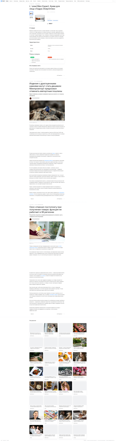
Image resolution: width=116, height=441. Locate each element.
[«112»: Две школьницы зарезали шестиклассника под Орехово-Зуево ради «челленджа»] (65, 330)
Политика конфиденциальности (110, 440)
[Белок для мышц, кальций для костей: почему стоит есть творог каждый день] (36, 388)
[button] (47, 111)
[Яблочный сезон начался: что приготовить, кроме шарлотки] (36, 330)
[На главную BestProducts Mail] (3, 1)
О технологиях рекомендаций (101, 440)
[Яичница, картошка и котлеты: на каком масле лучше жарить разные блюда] (65, 403)
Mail (1, 440)
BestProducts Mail (39, 81)
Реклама (8, 440)
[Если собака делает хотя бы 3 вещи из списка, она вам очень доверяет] (65, 417)
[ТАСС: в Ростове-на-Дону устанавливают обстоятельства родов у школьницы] (51, 403)
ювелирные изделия (48, 160)
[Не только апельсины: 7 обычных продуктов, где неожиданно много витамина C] (65, 359)
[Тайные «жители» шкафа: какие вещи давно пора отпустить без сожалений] (65, 432)
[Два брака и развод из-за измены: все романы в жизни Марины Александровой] (36, 432)
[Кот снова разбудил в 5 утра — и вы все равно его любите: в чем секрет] (51, 373)
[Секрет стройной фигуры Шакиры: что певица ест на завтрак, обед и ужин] (65, 388)
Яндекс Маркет (50, 20)
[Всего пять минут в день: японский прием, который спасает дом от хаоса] (80, 388)
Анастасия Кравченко (35, 218)
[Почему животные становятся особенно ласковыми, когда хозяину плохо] (51, 359)
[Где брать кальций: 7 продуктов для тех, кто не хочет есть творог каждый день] (51, 344)
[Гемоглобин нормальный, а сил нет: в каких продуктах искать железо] (80, 330)
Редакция (85, 440)
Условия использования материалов (92, 440)
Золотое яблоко (55, 20)
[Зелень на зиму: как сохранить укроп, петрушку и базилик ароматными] (80, 344)
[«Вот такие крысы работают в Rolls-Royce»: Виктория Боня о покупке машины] (36, 417)
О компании (4, 440)
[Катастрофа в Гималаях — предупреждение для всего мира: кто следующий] (65, 373)
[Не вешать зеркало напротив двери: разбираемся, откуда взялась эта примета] (51, 432)
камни (53, 153)
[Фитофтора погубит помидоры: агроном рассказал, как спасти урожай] (80, 432)
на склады (43, 275)
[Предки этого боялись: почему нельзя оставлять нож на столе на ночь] (36, 359)
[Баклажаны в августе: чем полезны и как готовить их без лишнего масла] (36, 373)
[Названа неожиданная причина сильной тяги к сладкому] (51, 417)
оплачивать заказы (53, 294)
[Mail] (1, 1)
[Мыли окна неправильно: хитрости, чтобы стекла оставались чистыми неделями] (51, 330)
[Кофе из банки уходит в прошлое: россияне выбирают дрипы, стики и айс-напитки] (80, 359)
